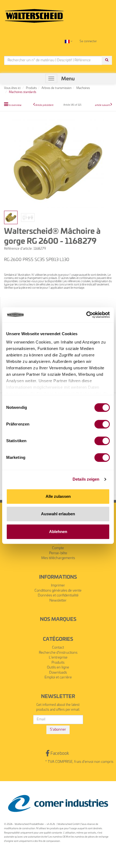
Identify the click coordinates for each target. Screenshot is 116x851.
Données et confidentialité (58, 595)
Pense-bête (58, 553)
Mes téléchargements (58, 558)
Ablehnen (58, 531)
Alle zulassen (58, 496)
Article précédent (44, 105)
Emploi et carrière (58, 677)
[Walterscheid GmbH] (34, 13)
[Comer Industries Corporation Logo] (58, 803)
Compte (58, 548)
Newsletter (58, 600)
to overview (15, 105)
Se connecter (88, 41)
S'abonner (58, 729)
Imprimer (58, 585)
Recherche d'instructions (58, 653)
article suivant (102, 105)
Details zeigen (86, 479)
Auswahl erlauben (58, 514)
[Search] (107, 60)
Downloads (58, 672)
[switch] (102, 424)
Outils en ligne (58, 667)
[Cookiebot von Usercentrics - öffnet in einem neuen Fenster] (86, 314)
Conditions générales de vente (58, 590)
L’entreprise (58, 657)
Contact (58, 647)
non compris (103, 762)
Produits (58, 662)
